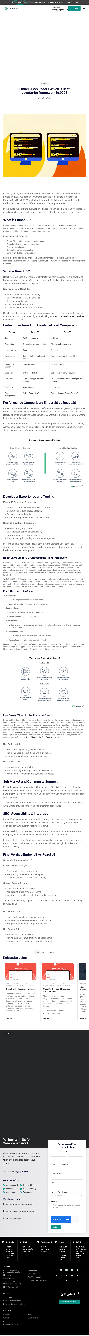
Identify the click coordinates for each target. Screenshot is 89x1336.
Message (54, 1201)
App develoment (57, 984)
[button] (84, 8)
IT (47, 83)
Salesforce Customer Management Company (12, 1283)
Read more (9, 1018)
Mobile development (19, 984)
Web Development (30, 984)
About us (6, 1315)
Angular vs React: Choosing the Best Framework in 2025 (39, 737)
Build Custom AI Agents (12, 1301)
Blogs (43, 83)
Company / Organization (59, 1164)
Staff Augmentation (35, 1277)
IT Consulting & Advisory (37, 1280)
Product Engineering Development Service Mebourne (11, 1273)
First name (54, 1155)
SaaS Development (10, 1278)
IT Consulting (47, 984)
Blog (30, 1315)
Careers (6, 1321)
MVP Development (10, 1287)
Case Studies (9, 984)
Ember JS (48, 261)
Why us (6, 1318)
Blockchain (32, 1274)
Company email (56, 1173)
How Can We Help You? (59, 1192)
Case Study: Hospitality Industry (20, 989)
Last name (71, 1155)
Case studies (33, 1318)
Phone (53, 1183)
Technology (7, 1297)
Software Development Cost (14, 1304)
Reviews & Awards (10, 1324)
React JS (51, 952)
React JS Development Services (68, 316)
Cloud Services (34, 1271)
